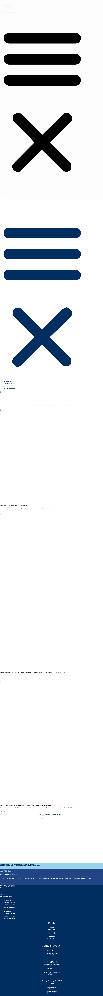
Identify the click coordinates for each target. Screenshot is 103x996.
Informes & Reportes (9, 7)
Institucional (7, 5)
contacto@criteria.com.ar (51, 953)
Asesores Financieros (9, 10)
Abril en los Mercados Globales (50, 814)
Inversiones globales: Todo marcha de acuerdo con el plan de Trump (25, 805)
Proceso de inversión (9, 12)
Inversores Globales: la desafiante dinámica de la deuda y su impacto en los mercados (32, 673)
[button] (42, 100)
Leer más (2, 512)
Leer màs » (41, 818)
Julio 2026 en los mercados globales (13, 506)
